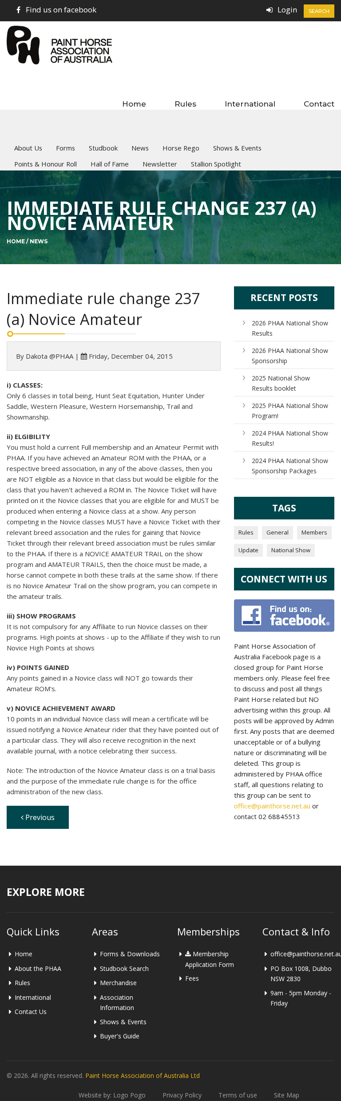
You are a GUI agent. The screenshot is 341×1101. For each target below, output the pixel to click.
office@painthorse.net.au (272, 805)
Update (248, 550)
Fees (192, 978)
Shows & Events (237, 147)
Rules (185, 103)
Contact (319, 103)
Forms (65, 147)
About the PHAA (38, 968)
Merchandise (118, 982)
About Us (28, 147)
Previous (39, 817)
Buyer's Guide (119, 1036)
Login (287, 9)
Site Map (286, 1095)
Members (314, 532)
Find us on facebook (61, 9)
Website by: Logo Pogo (112, 1095)
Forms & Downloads (130, 954)
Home (134, 103)
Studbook (103, 147)
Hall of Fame (110, 163)
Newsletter (160, 163)
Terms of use (237, 1095)
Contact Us (31, 1011)
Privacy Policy (182, 1095)
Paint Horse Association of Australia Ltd (142, 1075)
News (140, 147)
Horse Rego (181, 147)
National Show (290, 550)
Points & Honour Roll (45, 163)
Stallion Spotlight (216, 163)
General (277, 532)
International (250, 103)
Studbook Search (124, 968)
